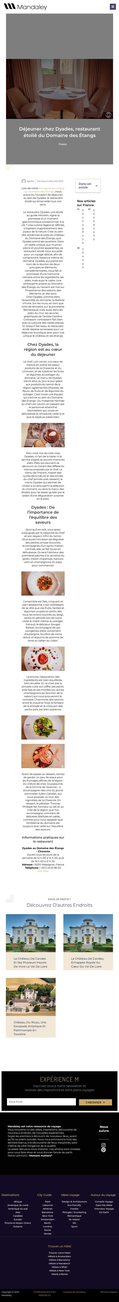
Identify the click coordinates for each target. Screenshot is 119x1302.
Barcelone (47, 1212)
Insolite (74, 1208)
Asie (17, 1212)
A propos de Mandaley (74, 1292)
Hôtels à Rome (59, 1274)
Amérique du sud (18, 1208)
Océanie (17, 1226)
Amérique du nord (17, 1205)
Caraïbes (18, 1215)
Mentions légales (108, 1292)
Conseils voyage (104, 1201)
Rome (47, 1230)
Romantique (74, 1215)
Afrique (18, 1201)
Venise (47, 1233)
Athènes (47, 1208)
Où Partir (104, 1212)
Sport (74, 1226)
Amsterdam (47, 1219)
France (63, 144)
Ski (74, 1223)
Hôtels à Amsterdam (59, 1256)
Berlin (47, 1223)
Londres (47, 1226)
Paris (47, 1201)
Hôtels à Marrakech (59, 1263)
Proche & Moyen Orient (18, 1223)
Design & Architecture (74, 1201)
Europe (18, 1219)
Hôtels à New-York (59, 1270)
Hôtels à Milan (59, 1267)
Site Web (43, 871)
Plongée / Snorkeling (74, 1212)
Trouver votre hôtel (59, 1252)
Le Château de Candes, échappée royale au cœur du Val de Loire (87, 962)
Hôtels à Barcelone (59, 1260)
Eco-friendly (74, 1205)
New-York (47, 1215)
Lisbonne (47, 1205)
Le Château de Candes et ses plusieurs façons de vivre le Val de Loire (30, 962)
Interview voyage (104, 1208)
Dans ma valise (104, 1205)
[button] (96, 186)
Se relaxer (74, 1219)
